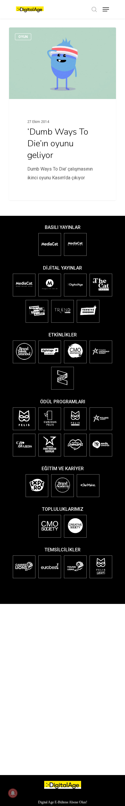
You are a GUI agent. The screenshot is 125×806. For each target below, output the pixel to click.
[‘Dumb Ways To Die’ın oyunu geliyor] (62, 113)
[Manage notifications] (12, 793)
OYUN (23, 37)
